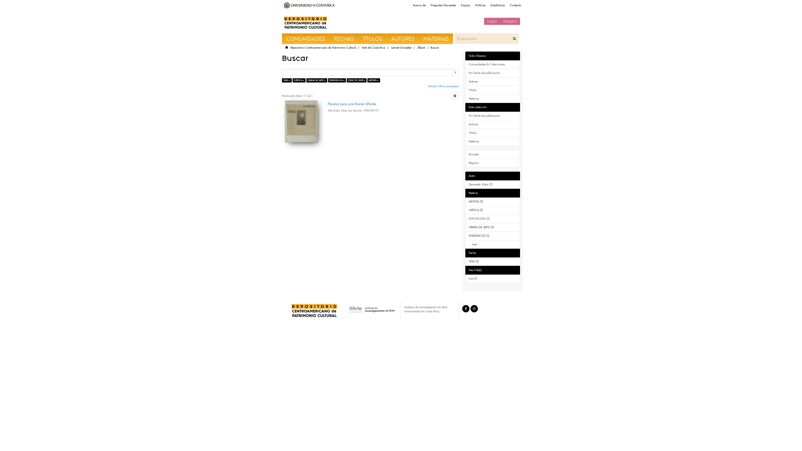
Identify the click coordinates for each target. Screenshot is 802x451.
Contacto (515, 5)
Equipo (465, 5)
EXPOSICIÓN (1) (479, 219)
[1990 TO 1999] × (356, 80)
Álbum (421, 48)
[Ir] (514, 38)
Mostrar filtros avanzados (443, 86)
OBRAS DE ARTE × (317, 80)
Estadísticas (498, 5)
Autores (473, 82)
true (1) (473, 279)
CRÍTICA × (299, 80)
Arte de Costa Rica (373, 48)
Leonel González (401, 48)
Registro (510, 21)
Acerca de (419, 5)
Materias (474, 99)
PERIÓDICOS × (337, 80)
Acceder (474, 154)
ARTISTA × (374, 80)
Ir (455, 72)
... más (473, 244)
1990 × (286, 80)
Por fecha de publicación (484, 73)
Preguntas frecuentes (443, 5)
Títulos (473, 90)
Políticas (480, 5)
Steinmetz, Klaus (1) (480, 184)
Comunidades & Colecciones (487, 64)
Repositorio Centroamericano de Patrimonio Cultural (323, 48)
